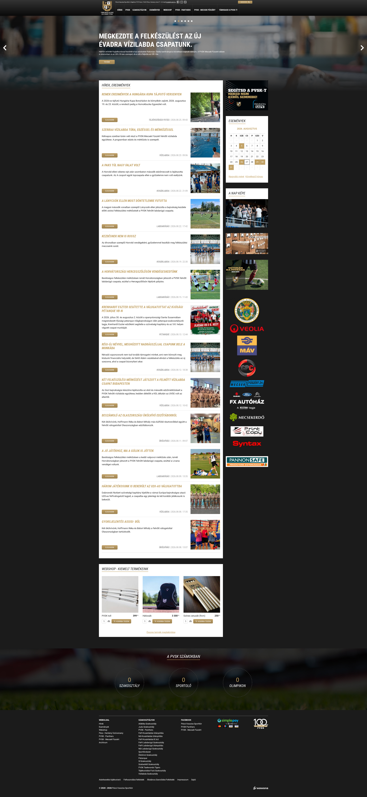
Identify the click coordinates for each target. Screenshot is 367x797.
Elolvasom (109, 120)
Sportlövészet (144, 752)
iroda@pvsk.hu (171, 2)
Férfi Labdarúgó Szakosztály (151, 742)
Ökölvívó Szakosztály (147, 755)
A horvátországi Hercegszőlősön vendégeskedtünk (139, 271)
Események (155, 10)
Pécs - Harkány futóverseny (111, 733)
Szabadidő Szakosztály (148, 764)
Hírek (119, 10)
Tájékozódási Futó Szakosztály (152, 770)
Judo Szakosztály (146, 727)
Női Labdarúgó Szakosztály (150, 749)
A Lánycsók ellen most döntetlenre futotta (134, 201)
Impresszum (182, 779)
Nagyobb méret (236, 176)
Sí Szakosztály (144, 761)
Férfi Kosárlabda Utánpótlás (151, 733)
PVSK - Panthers (183, 10)
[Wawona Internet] (260, 788)
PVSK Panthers (188, 727)
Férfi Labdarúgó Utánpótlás (150, 745)
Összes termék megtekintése (161, 632)
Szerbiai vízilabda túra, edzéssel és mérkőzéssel (137, 130)
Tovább (107, 61)
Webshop (167, 10)
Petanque (142, 758)
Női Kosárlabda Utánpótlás (150, 736)
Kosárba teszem (122, 621)
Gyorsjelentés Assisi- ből (121, 521)
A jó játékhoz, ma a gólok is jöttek (128, 451)
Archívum (103, 742)
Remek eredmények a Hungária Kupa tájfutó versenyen (141, 94)
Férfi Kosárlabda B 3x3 (148, 739)
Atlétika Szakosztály (147, 724)
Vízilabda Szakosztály (148, 774)
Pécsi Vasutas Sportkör (191, 724)
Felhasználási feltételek (134, 779)
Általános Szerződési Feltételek (160, 779)
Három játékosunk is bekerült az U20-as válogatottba (142, 486)
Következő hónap (254, 176)
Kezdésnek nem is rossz (119, 236)
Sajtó (193, 779)
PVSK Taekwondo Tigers (149, 767)
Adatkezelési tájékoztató (110, 779)
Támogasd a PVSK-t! (228, 10)
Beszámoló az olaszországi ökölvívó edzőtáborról (139, 415)
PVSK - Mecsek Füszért (204, 10)
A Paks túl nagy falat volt (121, 165)
